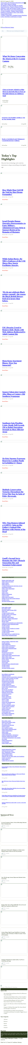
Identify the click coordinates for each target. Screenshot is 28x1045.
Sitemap (20, 1042)
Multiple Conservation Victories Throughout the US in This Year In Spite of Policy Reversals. (13, 492)
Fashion (5, 1025)
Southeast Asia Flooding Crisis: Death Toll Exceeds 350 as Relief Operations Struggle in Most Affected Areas (13, 427)
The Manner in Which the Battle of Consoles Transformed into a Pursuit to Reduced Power (12, 6)
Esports (5, 1023)
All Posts (5, 1019)
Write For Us (4, 1042)
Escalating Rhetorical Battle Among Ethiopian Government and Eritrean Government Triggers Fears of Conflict (15, 1012)
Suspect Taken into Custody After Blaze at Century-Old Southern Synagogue (14, 394)
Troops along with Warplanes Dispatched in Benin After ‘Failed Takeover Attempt (13, 3)
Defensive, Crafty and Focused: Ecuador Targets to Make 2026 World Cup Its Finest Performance (13, 9)
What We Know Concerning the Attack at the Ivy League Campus (14, 58)
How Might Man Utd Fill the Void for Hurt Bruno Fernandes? (12, 192)
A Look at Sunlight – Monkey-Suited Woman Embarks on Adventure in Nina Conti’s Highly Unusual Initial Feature (12, 12)
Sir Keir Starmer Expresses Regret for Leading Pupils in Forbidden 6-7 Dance (13, 460)
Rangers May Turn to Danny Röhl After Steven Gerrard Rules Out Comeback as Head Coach (13, 905)
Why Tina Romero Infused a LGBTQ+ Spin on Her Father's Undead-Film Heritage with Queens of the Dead (13, 527)
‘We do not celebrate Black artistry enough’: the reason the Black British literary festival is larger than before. (14, 296)
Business (5, 1021)
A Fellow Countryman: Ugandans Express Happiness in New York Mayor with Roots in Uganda (14, 16)
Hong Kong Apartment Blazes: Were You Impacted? (12, 363)
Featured (5, 1027)
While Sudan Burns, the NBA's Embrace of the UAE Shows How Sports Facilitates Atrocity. (14, 262)
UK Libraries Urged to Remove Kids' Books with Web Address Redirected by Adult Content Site (13, 330)
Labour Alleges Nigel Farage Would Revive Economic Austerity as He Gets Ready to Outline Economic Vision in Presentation (14, 796)
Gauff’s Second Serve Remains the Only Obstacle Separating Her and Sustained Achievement (13, 561)
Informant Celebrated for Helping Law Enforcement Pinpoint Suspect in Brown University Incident (13, 774)
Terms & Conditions (12, 1042)
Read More (5, 199)
